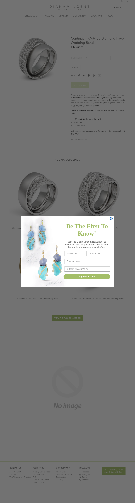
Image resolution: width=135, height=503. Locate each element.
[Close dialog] (111, 218)
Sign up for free (87, 277)
